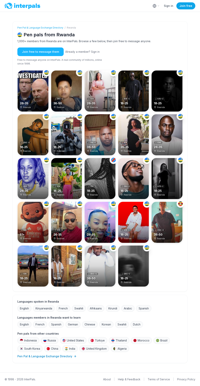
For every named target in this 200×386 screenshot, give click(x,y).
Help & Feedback (129, 379)
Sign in (168, 5)
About (107, 379)
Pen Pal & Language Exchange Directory (40, 27)
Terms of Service (159, 379)
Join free (185, 5)
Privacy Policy (186, 379)
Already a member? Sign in (82, 51)
